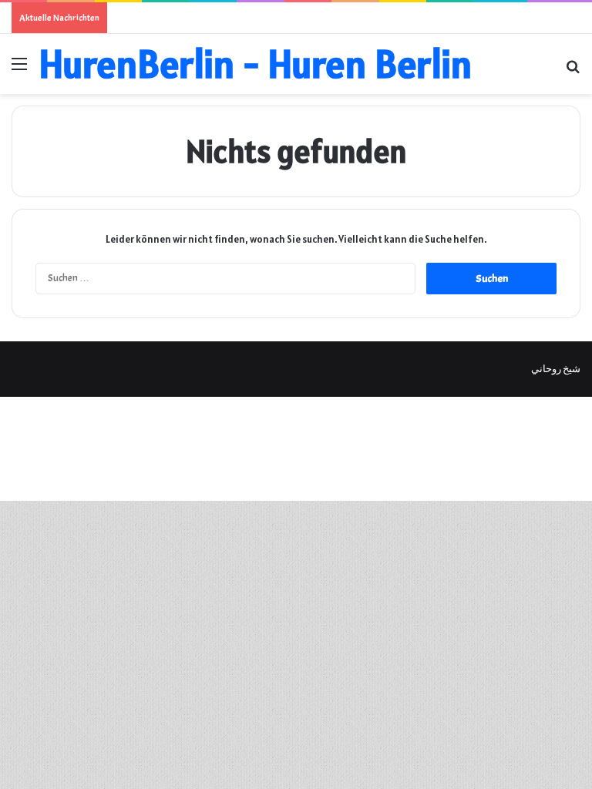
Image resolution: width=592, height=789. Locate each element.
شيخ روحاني (555, 369)
